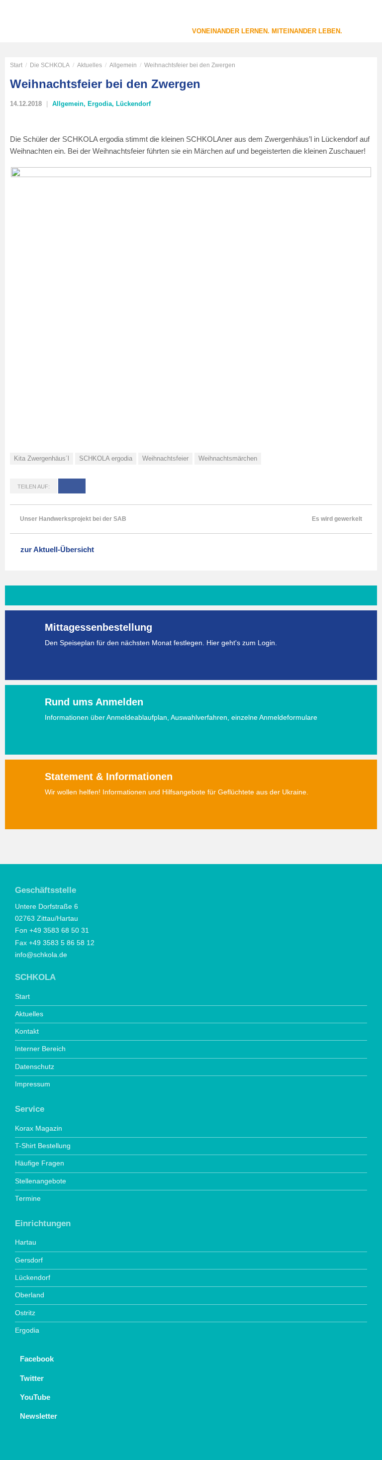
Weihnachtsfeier (165, 458)
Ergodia (100, 103)
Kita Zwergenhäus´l (41, 458)
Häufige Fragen (39, 1163)
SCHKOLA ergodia (105, 458)
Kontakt (27, 1031)
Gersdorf (29, 1260)
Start (16, 65)
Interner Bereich (40, 1049)
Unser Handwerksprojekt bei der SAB (73, 518)
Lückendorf (133, 103)
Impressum (32, 1084)
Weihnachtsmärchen (227, 458)
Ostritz (25, 1313)
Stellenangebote (40, 1181)
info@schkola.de (41, 955)
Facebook (37, 1359)
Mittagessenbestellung (98, 627)
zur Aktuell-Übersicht (57, 549)
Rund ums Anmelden (94, 701)
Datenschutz (34, 1067)
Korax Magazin (38, 1128)
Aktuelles (89, 65)
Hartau (25, 1242)
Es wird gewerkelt (337, 518)
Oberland (29, 1295)
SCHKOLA (42, 22)
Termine (28, 1198)
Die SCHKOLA (50, 65)
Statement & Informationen (109, 776)
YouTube (35, 1397)
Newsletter (38, 1416)
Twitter (32, 1378)
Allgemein (123, 65)
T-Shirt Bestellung (43, 1146)
